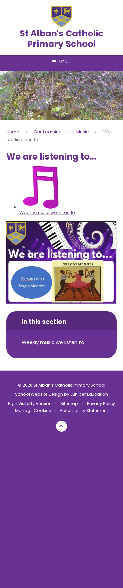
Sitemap (69, 403)
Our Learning (48, 132)
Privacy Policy (101, 403)
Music (82, 132)
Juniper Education (89, 394)
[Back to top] (61, 426)
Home (12, 132)
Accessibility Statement (84, 410)
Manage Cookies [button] (33, 410)
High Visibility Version (29, 403)
